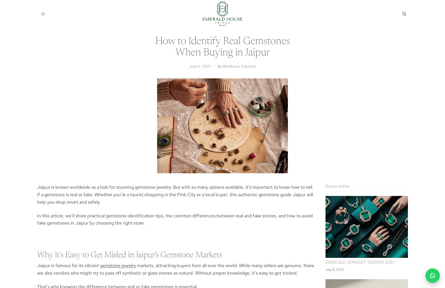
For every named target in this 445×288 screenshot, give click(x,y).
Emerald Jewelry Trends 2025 (360, 262)
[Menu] (43, 14)
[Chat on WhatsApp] (432, 275)
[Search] (404, 14)
